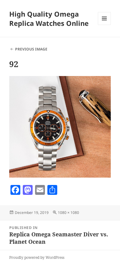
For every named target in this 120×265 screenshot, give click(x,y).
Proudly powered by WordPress (36, 257)
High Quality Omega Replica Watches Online (49, 18)
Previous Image (31, 49)
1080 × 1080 (68, 212)
